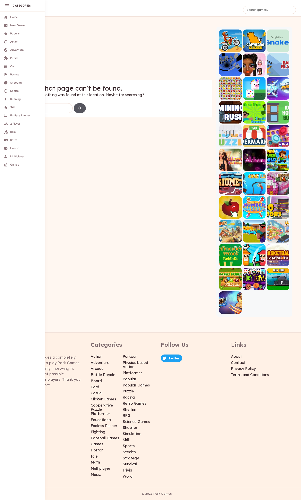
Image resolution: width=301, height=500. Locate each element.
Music (96, 474)
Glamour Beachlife (230, 167)
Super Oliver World (278, 167)
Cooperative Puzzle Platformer (102, 409)
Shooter (130, 427)
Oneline (254, 191)
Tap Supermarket (254, 143)
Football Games (105, 438)
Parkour (130, 356)
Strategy (131, 458)
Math (95, 462)
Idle (94, 456)
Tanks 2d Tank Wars (278, 286)
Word (127, 476)
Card (95, 387)
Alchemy (254, 167)
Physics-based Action (135, 364)
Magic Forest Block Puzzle (230, 286)
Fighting (98, 432)
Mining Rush (230, 120)
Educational (101, 419)
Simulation (132, 433)
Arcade (97, 368)
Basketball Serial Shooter (278, 262)
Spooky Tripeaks (254, 286)
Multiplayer (100, 468)
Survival (130, 464)
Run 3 (230, 72)
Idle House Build (278, 120)
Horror (97, 450)
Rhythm (129, 409)
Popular (129, 379)
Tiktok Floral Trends (254, 72)
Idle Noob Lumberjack (254, 239)
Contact (238, 362)
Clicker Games (103, 399)
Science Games (136, 421)
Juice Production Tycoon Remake (230, 262)
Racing (129, 397)
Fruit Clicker (230, 215)
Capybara (254, 48)
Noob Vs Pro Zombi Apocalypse (254, 120)
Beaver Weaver (278, 191)
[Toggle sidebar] (7, 5)
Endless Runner (104, 425)
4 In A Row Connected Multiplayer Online (278, 143)
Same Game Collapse (230, 96)
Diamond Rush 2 (278, 96)
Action (96, 356)
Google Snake (278, 48)
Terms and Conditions (250, 374)
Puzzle (128, 391)
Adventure (100, 362)
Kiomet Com (230, 191)
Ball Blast (278, 72)
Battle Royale (103, 374)
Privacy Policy (243, 368)
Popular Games (136, 385)
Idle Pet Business (278, 239)
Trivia (127, 470)
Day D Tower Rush (230, 239)
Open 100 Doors (278, 215)
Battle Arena (230, 310)
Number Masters (254, 215)
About (236, 356)
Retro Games (134, 403)
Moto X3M (230, 48)
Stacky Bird (254, 96)
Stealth (129, 452)
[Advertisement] (114, 51)
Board (96, 380)
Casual (96, 393)
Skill (126, 440)
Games (97, 444)
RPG (126, 415)
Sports (129, 445)
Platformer (132, 372)
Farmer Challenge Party (254, 262)
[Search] (80, 108)
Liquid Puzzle (230, 143)
